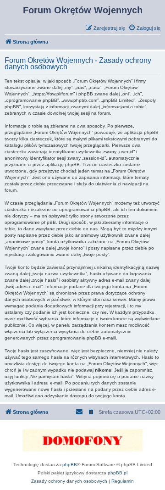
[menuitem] (144, 27)
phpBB (69, 464)
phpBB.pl (117, 472)
